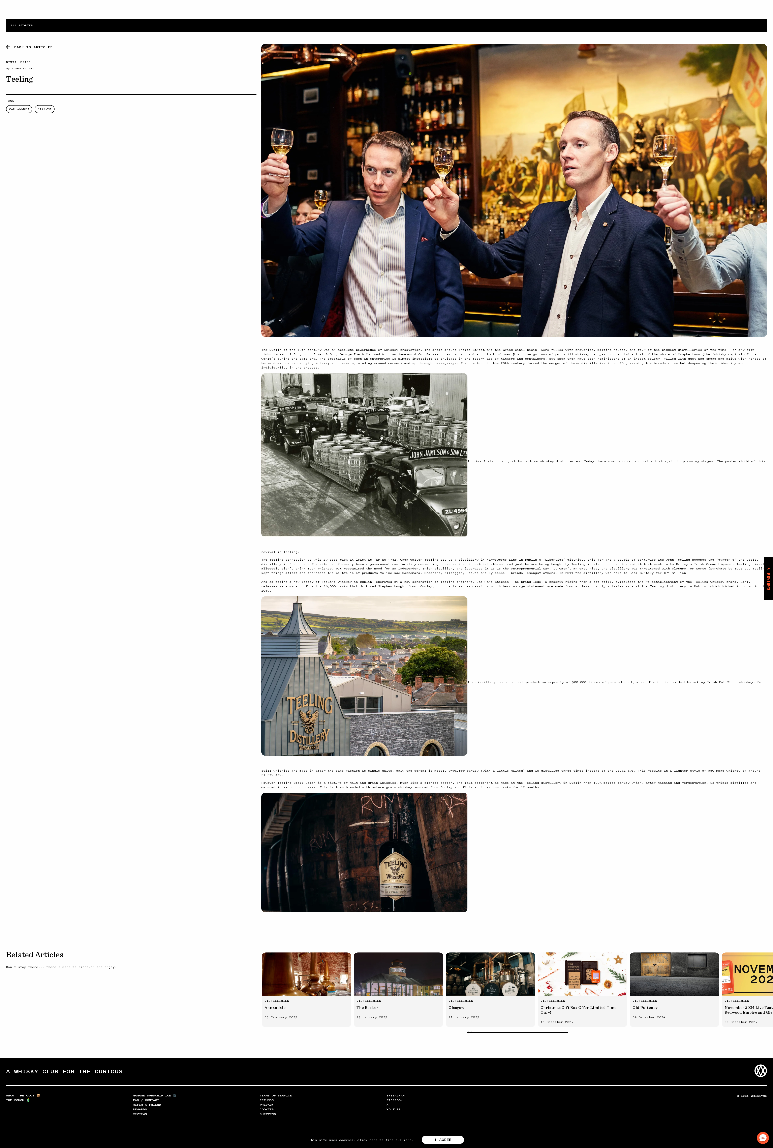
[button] (763, 1138)
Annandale (275, 1008)
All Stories (22, 25)
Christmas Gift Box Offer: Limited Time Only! (578, 1010)
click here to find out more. (385, 1140)
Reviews (140, 1114)
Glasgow (456, 1008)
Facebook (394, 1100)
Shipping (268, 1114)
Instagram (395, 1095)
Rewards (140, 1109)
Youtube (393, 1109)
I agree (442, 1140)
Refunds (267, 1100)
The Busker (367, 1008)
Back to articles (33, 47)
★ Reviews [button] (768, 578)
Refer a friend (147, 1105)
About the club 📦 (23, 1095)
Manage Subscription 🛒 (155, 1095)
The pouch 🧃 (18, 1100)
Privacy (267, 1105)
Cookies (267, 1109)
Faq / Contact (146, 1100)
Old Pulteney (645, 1008)
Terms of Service (276, 1095)
